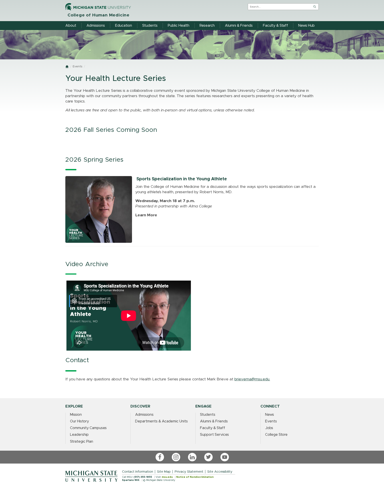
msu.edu (167, 477)
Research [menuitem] (207, 25)
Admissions (144, 414)
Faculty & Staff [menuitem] (275, 25)
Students (207, 414)
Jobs (269, 428)
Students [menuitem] (150, 25)
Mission (76, 414)
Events (77, 66)
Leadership (79, 434)
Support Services (214, 434)
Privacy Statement (189, 471)
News (269, 414)
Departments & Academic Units (161, 421)
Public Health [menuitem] (178, 25)
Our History (79, 421)
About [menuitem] (70, 25)
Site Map (164, 471)
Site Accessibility (219, 471)
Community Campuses (88, 428)
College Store (276, 434)
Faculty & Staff (212, 428)
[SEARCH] (314, 7)
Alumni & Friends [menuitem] (239, 25)
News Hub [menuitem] (306, 25)
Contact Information (137, 471)
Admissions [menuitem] (95, 25)
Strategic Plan (81, 441)
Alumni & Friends (214, 421)
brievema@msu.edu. (252, 379)
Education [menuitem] (123, 25)
